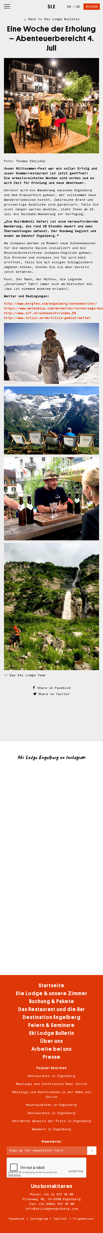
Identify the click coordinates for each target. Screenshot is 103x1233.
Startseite (51, 985)
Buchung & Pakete (51, 1001)
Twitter (60, 1219)
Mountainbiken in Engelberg (51, 1105)
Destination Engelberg (52, 1017)
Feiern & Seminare (51, 1025)
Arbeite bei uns (51, 1049)
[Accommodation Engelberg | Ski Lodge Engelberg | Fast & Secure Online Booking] (51, 4)
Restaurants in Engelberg (51, 1076)
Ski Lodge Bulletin (51, 1033)
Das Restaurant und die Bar (51, 1009)
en (69, 6)
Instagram (39, 1219)
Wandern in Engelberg (51, 1129)
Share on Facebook (53, 688)
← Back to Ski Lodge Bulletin (51, 19)
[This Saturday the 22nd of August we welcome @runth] (51, 954)
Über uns (51, 1041)
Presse (51, 1057)
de (78, 6)
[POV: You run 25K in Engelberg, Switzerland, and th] (51, 848)
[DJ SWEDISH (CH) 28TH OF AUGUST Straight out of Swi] (51, 794)
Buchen (92, 6)
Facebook (17, 1219)
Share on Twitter (53, 694)
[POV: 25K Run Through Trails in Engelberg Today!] (51, 901)
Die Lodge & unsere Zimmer (51, 993)
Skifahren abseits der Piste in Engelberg (51, 1121)
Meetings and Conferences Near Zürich (51, 1084)
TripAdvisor (83, 1219)
